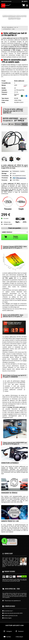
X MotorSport (19, 636)
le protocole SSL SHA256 (15, 581)
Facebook (21, 631)
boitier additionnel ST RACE (11, 183)
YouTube (8, 636)
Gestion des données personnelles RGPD (13, 613)
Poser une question (14, 228)
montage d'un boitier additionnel (16, 407)
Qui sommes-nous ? (8, 610)
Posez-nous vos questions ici (13, 600)
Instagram (9, 631)
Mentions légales (7, 618)
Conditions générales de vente (10, 615)
